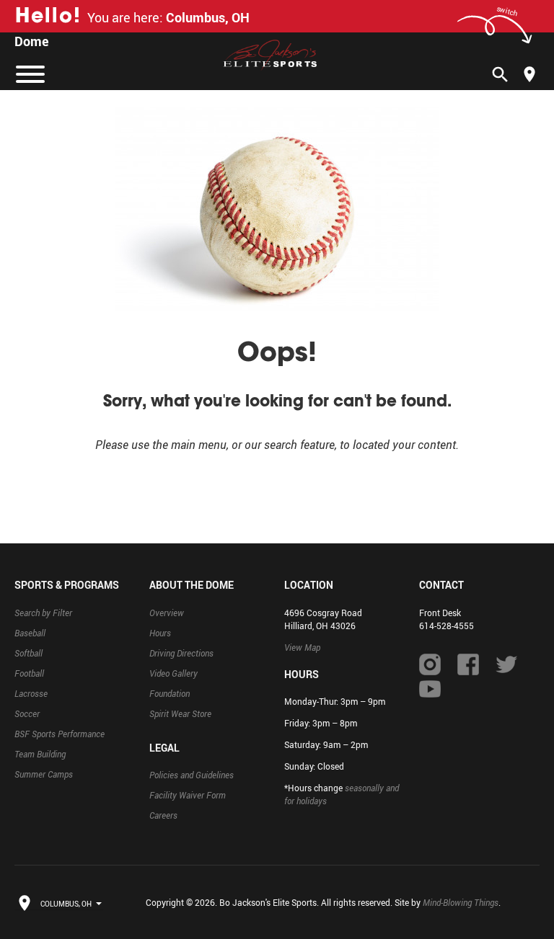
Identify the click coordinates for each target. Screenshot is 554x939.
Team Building (40, 754)
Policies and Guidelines (191, 774)
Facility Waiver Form (187, 795)
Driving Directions (181, 653)
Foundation (169, 693)
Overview (166, 612)
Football (29, 673)
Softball (28, 653)
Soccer (27, 713)
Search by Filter (43, 612)
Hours (160, 632)
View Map (302, 647)
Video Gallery (173, 673)
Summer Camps (43, 774)
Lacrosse (31, 693)
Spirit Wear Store (180, 713)
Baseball (29, 632)
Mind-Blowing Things (460, 902)
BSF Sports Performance (59, 733)
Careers (163, 815)
